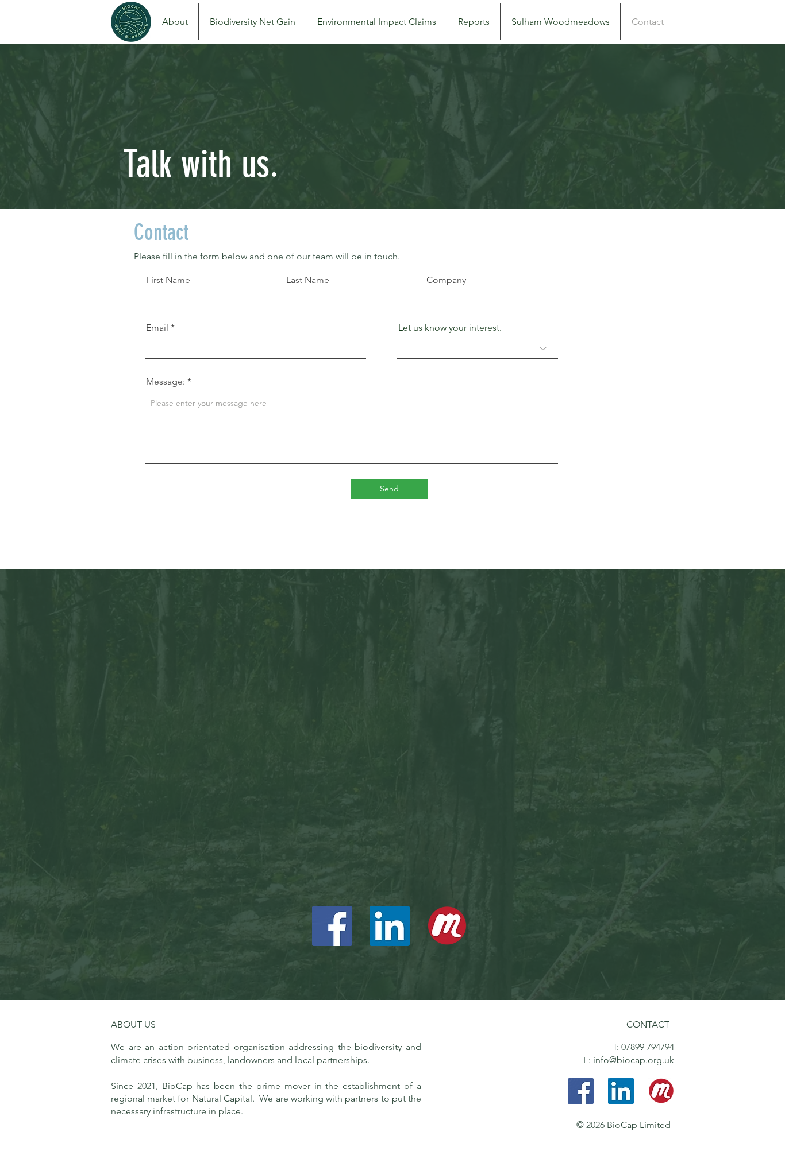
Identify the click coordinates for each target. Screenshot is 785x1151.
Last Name (307, 280)
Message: (165, 381)
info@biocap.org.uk (633, 1060)
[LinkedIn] (390, 926)
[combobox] (477, 348)
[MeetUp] (447, 926)
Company (446, 280)
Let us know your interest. (450, 327)
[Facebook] (332, 926)
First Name (168, 280)
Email (157, 327)
